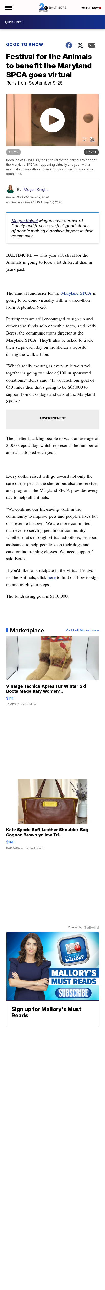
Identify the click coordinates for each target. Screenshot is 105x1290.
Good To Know (24, 44)
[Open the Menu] (8, 7)
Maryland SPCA (77, 293)
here (52, 577)
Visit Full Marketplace (82, 630)
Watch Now (90, 7)
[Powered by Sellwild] (91, 927)
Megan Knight (35, 189)
